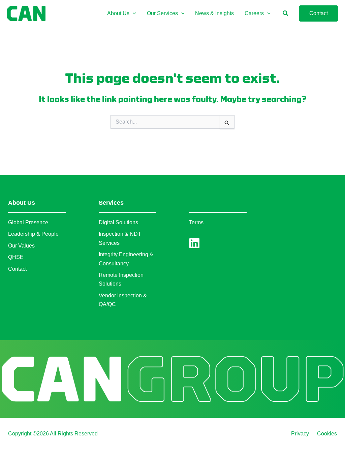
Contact (17, 269)
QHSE (16, 257)
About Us (21, 202)
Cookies (327, 433)
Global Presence (28, 222)
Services (111, 202)
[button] (132, 13)
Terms (196, 222)
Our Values (21, 246)
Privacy (300, 433)
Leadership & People (33, 234)
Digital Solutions (118, 222)
